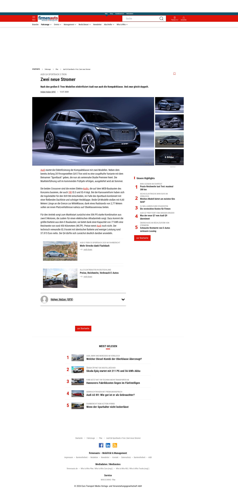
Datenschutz (126, 457)
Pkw (100, 438)
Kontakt (115, 457)
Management (69, 24)
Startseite (79, 438)
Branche (35, 24)
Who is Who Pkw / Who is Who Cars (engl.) (97, 468)
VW (70, 192)
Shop (111, 14)
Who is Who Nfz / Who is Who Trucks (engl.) (132, 468)
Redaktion (94, 457)
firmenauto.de (72, 468)
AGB (150, 457)
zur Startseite (83, 328)
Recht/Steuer (84, 24)
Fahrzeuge (45, 24)
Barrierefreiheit (81, 457)
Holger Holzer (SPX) (48, 92)
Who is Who (121, 24)
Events (56, 24)
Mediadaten (129, 14)
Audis (86, 188)
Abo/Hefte (108, 24)
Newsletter (97, 24)
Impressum (68, 457)
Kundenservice (119, 14)
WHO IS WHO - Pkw (108, 480)
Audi (42, 170)
